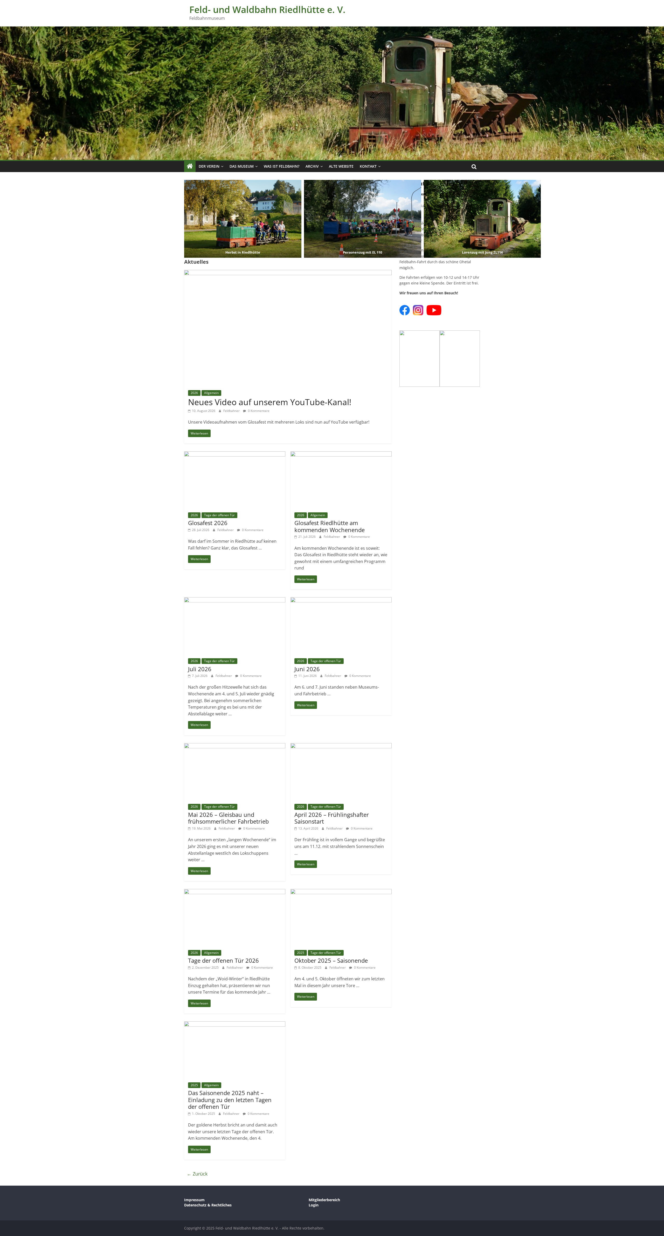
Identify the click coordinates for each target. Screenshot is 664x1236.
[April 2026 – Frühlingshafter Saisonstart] (341, 746)
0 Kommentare (258, 411)
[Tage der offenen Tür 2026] (234, 892)
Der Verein (209, 166)
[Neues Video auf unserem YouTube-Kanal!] (288, 273)
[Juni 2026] (341, 600)
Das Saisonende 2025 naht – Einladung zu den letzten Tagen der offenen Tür (230, 1099)
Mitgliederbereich (324, 1199)
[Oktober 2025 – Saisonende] (341, 892)
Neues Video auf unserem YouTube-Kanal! (269, 402)
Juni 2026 (307, 669)
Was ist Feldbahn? (281, 166)
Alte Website (341, 166)
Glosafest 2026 (207, 523)
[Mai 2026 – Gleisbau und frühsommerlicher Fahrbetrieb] (234, 746)
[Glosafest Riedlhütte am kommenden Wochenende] (341, 454)
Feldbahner (231, 411)
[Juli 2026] (234, 600)
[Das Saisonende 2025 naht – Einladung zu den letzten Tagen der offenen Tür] (234, 1024)
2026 (194, 393)
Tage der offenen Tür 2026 (223, 960)
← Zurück (197, 1174)
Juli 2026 (199, 669)
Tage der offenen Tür (219, 515)
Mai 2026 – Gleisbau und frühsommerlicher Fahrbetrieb (228, 818)
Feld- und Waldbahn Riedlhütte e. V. (267, 9)
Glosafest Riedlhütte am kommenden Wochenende (329, 526)
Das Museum (242, 166)
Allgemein (211, 393)
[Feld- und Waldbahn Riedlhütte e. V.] (190, 166)
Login (314, 1205)
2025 (300, 952)
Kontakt (368, 166)
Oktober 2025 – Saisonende (331, 960)
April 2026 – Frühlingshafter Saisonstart (331, 818)
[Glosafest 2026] (234, 454)
